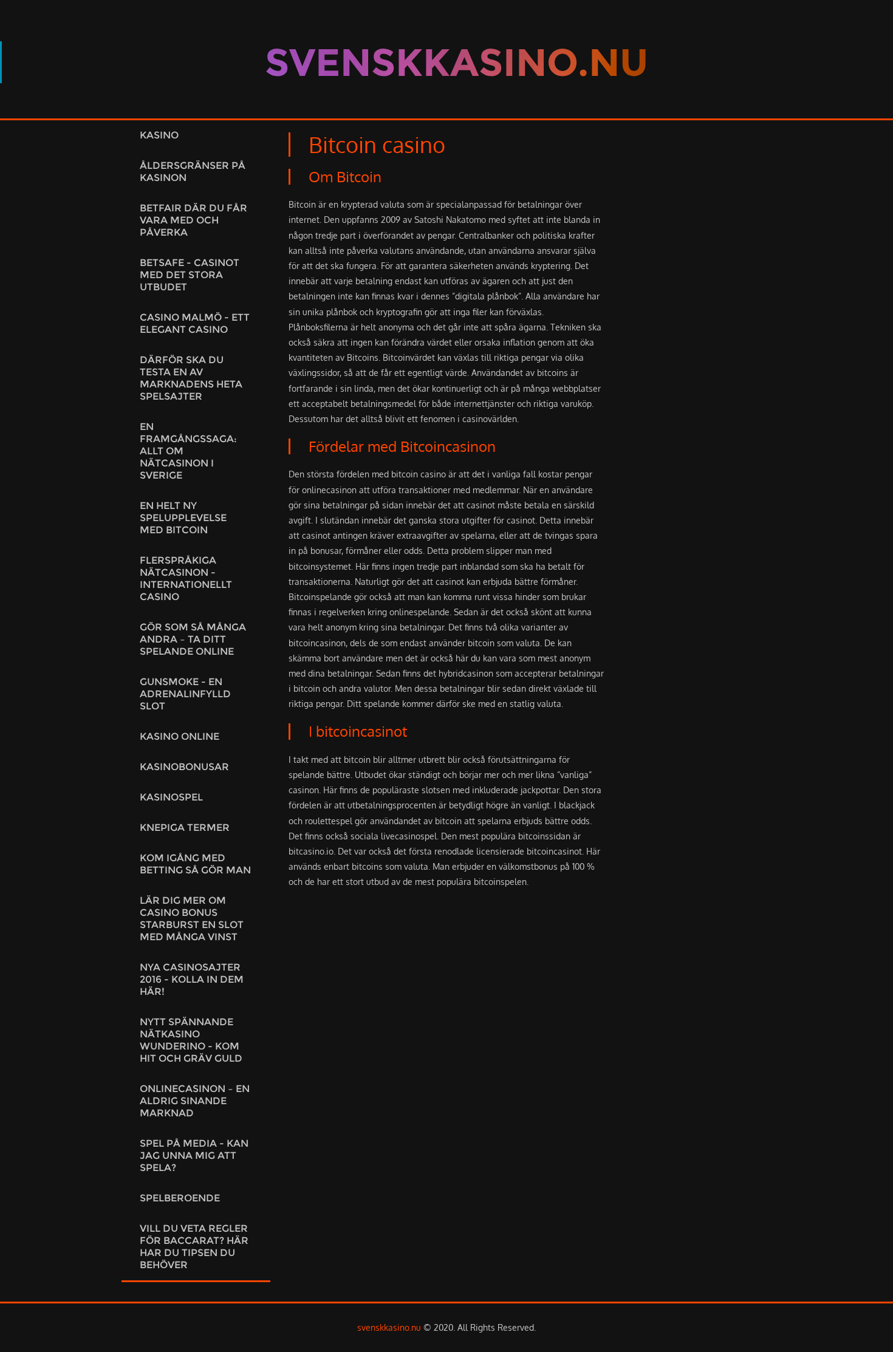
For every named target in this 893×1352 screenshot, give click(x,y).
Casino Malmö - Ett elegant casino (195, 323)
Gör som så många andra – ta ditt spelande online (193, 639)
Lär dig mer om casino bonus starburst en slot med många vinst (192, 919)
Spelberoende (180, 1198)
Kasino (159, 135)
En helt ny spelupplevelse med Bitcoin (183, 518)
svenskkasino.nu (389, 1327)
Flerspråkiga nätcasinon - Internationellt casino (186, 579)
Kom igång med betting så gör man (195, 864)
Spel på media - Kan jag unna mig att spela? (194, 1155)
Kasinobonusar (184, 767)
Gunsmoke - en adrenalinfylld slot (185, 694)
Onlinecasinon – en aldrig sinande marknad (195, 1101)
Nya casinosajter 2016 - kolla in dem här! (192, 979)
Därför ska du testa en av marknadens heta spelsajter (191, 378)
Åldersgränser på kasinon (192, 171)
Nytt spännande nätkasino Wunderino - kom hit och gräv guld (191, 1040)
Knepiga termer (185, 827)
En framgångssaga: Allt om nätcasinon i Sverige (188, 451)
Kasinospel (171, 797)
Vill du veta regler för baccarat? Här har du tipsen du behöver (194, 1247)
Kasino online (179, 736)
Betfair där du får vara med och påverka (193, 220)
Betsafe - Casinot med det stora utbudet (189, 275)
